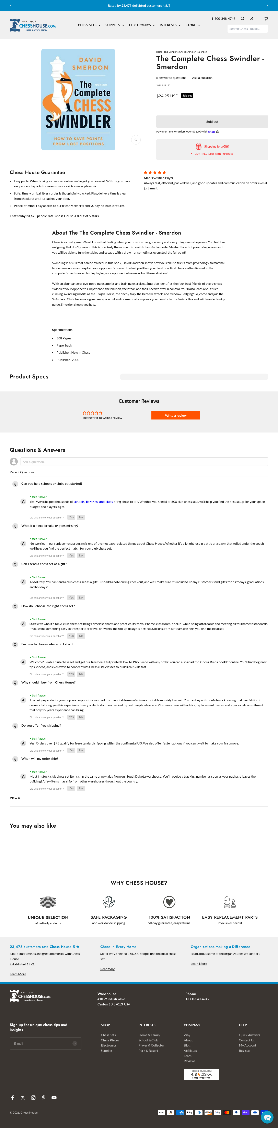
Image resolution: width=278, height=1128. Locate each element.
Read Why (107, 969)
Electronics (109, 1045)
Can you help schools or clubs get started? (51, 483)
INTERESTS (168, 25)
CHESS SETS (87, 25)
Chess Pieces (110, 1040)
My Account (247, 1045)
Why (187, 1035)
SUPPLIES (112, 25)
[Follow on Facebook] (12, 1097)
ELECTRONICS (140, 25)
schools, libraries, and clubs (93, 501)
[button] (71, 517)
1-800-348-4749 (223, 18)
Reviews (189, 1061)
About (188, 1040)
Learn (188, 1056)
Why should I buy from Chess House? (48, 682)
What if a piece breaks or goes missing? (49, 525)
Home (159, 51)
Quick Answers (249, 1035)
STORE (191, 25)
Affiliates (190, 1050)
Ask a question (202, 77)
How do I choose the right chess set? (48, 606)
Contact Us (247, 1040)
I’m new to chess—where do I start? (47, 644)
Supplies (107, 1050)
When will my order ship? (39, 758)
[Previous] (10, 5)
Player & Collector (151, 1045)
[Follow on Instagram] (33, 1097)
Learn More (18, 974)
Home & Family (149, 1035)
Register (245, 1050)
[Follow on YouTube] (54, 1097)
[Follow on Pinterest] (43, 1097)
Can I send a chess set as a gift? (44, 564)
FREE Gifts (208, 153)
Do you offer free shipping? (41, 725)
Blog (187, 1045)
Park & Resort (148, 1050)
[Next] (267, 5)
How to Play (130, 662)
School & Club (148, 1040)
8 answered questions (171, 77)
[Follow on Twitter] (23, 1097)
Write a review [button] (176, 415)
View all (15, 798)
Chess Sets (108, 1035)
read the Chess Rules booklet (208, 662)
